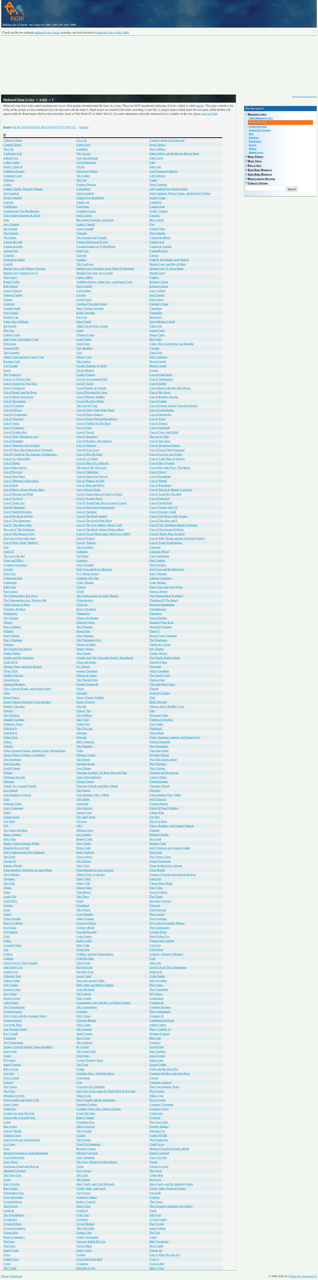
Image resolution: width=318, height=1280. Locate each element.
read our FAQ (210, 114)
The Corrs (9, 1091)
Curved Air (155, 1250)
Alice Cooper (157, 1056)
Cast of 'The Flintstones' (17, 520)
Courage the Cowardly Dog (19, 1117)
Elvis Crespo (83, 1171)
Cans (6, 220)
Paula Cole (155, 972)
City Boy (154, 817)
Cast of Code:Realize (161, 410)
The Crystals (156, 1224)
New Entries (255, 141)
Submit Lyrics (256, 152)
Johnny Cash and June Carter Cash (23, 357)
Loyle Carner (84, 299)
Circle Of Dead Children (163, 808)
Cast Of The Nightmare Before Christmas (173, 525)
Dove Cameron (158, 184)
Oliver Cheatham (159, 671)
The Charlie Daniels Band (164, 658)
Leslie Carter (83, 339)
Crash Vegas (156, 1144)
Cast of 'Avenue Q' (14, 388)
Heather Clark (157, 843)
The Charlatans (158, 640)
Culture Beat (10, 1232)
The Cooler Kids (86, 1051)
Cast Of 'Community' (15, 414)
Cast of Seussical (159, 498)
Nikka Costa (83, 1095)
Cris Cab (81, 140)
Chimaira (81, 733)
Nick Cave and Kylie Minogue (94, 569)
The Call (81, 180)
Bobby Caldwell (12, 167)
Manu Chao (83, 631)
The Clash (9, 857)
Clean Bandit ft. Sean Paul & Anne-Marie (27, 870)
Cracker (81, 1135)
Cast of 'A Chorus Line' (17, 379)
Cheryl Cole (83, 963)
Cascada (154, 348)
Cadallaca (82, 149)
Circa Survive (84, 808)
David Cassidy (158, 361)
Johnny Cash (83, 357)
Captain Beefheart (159, 237)
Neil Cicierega (157, 799)
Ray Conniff (10, 1033)
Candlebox (155, 202)
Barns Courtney (85, 1117)
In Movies (254, 138)
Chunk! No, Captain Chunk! (20, 786)
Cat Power (82, 556)
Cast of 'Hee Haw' (160, 441)
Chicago (8, 711)
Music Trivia (255, 161)
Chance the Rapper (87, 618)
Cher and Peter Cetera (162, 684)
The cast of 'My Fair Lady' (91, 467)
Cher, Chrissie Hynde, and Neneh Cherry (27, 688)
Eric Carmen (156, 295)
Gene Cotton (10, 1104)
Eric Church (10, 790)
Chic (152, 711)
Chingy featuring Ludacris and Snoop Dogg (174, 737)
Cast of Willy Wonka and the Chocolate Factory (177, 538)
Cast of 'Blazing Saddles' (90, 397)
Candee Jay (83, 202)
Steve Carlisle (84, 286)
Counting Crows (159, 1109)
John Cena (9, 587)
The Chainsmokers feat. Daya (20, 596)
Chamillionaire (158, 609)
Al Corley (9, 1073)
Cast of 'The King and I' (163, 520)
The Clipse (82, 896)
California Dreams (13, 171)
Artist (43, 99)
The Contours (84, 1042)
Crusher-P (82, 1210)
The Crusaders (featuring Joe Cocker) (171, 1206)
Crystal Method (85, 1224)
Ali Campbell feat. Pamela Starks (168, 189)
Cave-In (8, 569)
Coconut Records (86, 932)
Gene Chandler (158, 618)
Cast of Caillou (158, 401)
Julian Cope (156, 1060)
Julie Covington (85, 1126)
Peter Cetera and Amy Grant (166, 587)
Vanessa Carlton (12, 295)
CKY (79, 826)
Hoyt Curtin (156, 1246)
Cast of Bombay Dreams (163, 397)
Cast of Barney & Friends (91, 388)
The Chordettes (12, 759)
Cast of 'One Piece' (14, 476)
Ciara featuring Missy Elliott (92, 795)
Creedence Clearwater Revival (21, 1166)
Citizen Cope (84, 812)
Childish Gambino (14, 719)
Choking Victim (85, 755)
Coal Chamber (84, 914)
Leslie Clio (9, 896)
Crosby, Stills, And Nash (90, 1188)
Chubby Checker (13, 675)
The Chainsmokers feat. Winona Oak (24, 600)
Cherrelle (81, 693)
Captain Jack (156, 242)
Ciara (6, 799)
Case (79, 352)
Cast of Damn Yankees (89, 414)
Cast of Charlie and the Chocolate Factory (173, 405)
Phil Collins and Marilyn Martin (94, 985)
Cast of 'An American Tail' (91, 379)
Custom (80, 1255)
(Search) (84, 127)
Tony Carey (10, 277)
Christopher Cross (13, 1193)
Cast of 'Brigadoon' (14, 401)
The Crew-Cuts (12, 1175)
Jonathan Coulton (86, 1104)
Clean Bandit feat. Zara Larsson (94, 870)
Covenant (154, 1117)
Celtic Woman (157, 582)
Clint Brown (83, 892)
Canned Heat (157, 206)
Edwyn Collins (158, 980)
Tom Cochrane (158, 918)
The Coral (82, 1064)
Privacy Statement (11, 1276)
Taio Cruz (155, 1215)
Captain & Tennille (160, 246)
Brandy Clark (84, 839)
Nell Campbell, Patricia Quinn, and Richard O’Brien (180, 193)
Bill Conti (155, 1038)
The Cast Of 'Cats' (87, 405)
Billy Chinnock (85, 742)
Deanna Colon (11, 989)
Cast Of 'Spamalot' (14, 507)
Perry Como (83, 1016)
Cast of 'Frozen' (158, 423)
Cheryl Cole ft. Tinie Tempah (20, 963)
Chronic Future (85, 781)
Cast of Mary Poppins (162, 463)
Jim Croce (155, 1179)
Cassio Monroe (85, 370)
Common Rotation (160, 1007)
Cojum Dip (82, 949)
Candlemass (10, 206)
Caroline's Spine (158, 304)
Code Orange (84, 936)
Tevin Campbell (12, 198)
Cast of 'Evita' (157, 419)
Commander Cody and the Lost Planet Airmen (103, 1003)
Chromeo (8, 781)
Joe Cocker (9, 927)
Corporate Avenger (160, 1082)
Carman (81, 295)
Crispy (7, 1179)
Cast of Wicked (85, 538)
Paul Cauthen (157, 560)
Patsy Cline (156, 888)
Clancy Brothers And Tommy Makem (171, 826)
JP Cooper (9, 1060)
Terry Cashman (158, 357)
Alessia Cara (10, 251)
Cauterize (81, 560)
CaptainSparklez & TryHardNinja (96, 246)
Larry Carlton (157, 290)
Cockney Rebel (85, 927)
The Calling (83, 175)
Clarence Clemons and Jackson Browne (172, 874)
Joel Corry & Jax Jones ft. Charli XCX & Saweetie (105, 1091)
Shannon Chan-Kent (161, 622)
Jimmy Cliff (83, 883)
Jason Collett (83, 976)
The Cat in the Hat (14, 556)
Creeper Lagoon (158, 1166)
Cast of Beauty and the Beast (20, 392)
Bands (7, 127)
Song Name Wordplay (260, 174)
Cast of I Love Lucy (88, 450)
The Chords (83, 759)
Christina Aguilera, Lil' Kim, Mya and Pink (101, 773)
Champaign (83, 613)
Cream (153, 1162)
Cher (152, 697)
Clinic (6, 892)
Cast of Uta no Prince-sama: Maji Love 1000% (103, 534)
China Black (156, 733)
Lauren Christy (158, 777)
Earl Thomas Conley (15, 1029)
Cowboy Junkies (159, 1126)
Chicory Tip (83, 711)
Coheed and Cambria (161, 941)
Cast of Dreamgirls (160, 414)
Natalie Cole (10, 972)
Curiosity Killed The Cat (90, 1241)
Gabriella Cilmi (12, 803)
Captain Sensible (13, 246)
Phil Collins (156, 985)
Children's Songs (13, 724)
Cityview (81, 821)
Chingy (7, 742)
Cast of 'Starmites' (86, 512)
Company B (156, 1016)
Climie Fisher (84, 888)
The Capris (9, 237)
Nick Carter (83, 344)
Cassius (153, 370)
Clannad (154, 830)
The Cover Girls (158, 1122)
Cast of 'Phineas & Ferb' (90, 481)
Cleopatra (9, 879)
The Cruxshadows (13, 1215)
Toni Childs (156, 724)
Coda (6, 936)
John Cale (155, 167)
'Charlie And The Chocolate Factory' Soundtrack (104, 658)
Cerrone (81, 587)
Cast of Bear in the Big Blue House (170, 388)
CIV (5, 826)
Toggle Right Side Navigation (304, 96)
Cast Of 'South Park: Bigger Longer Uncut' (101, 503)
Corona (153, 1078)
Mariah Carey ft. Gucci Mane (166, 268)
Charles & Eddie (86, 644)
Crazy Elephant (85, 1157)
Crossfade (155, 1193)
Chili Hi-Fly (10, 728)
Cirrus (6, 812)
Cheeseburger (11, 680)
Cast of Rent (10, 485)
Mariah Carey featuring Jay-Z (20, 273)
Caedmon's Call (12, 153)
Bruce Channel (12, 627)
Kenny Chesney (85, 702)
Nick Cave (9, 574)
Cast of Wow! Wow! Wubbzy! (20, 543)
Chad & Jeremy (158, 591)
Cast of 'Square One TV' (163, 507)
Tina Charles (83, 653)
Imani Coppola (12, 1064)
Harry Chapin (11, 635)
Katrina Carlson (158, 286)
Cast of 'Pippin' (158, 481)
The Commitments (14, 1007)
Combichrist (156, 998)
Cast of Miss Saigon (15, 467)
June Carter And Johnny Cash (20, 339)
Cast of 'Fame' (11, 423)
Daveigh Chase (158, 662)
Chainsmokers (84, 600)
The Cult (154, 1232)
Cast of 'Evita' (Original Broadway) (97, 419)
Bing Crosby (10, 1188)
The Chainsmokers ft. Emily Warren (97, 596)
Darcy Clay (83, 865)
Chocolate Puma (159, 750)
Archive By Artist (258, 122)
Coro (79, 1082)
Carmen (8, 299)
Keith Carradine (85, 313)
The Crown (156, 1202)
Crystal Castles (158, 1219)
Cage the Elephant (87, 158)
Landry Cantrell (85, 224)
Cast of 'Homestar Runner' (164, 445)
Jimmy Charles (85, 649)
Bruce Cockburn (13, 923)
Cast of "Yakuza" (86, 543)
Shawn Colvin (11, 998)
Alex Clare (9, 839)
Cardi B (8, 264)
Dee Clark (155, 839)
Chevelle (81, 706)
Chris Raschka (11, 764)
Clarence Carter (85, 335)
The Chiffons (84, 715)
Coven (7, 1122)
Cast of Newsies (12, 472)
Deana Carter (157, 335)
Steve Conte (83, 1038)
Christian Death (85, 764)
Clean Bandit (157, 870)
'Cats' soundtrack (159, 556)
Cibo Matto (83, 799)
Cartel (79, 330)
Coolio (7, 1056)
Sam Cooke (10, 1051)
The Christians (157, 764)
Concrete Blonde (86, 1020)
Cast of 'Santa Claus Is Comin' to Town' (99, 494)
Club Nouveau (157, 910)
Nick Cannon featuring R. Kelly (21, 215)
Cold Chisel (156, 949)
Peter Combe (83, 998)
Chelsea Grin (157, 680)
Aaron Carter (157, 330)
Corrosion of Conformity (90, 1087)
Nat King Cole (84, 972)
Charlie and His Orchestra (18, 658)
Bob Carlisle (10, 286)
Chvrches (154, 790)
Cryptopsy (82, 1219)
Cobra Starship (12, 918)
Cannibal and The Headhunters (21, 211)
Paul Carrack (10, 313)
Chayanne (155, 666)
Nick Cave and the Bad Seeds (166, 569)
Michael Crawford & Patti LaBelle (169, 1148)
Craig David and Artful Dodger (21, 1140)
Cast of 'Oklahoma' (87, 472)
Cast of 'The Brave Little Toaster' (168, 516)
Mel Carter (155, 339)
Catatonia (154, 547)
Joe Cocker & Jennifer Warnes (167, 923)
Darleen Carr (10, 317)
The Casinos (83, 361)
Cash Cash (155, 352)
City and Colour (85, 817)
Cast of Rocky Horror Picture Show (24, 489)
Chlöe (79, 750)
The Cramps (83, 1140)
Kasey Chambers (86, 609)
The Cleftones (11, 874)
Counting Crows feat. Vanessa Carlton (98, 1109)
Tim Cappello (157, 233)
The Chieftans (11, 715)
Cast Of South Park (160, 503)
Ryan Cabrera (157, 145)
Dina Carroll (83, 321)
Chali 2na (82, 604)
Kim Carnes (156, 299)
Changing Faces (85, 622)
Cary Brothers (84, 348)
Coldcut (8, 954)
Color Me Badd (85, 989)
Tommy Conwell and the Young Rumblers (28, 1047)
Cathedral (82, 551)
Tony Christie (157, 768)
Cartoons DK (11, 348)
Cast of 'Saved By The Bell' (165, 494)
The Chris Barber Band (163, 759)
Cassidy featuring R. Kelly (91, 366)
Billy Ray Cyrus (85, 1268)
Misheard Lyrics (257, 114)
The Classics (83, 861)
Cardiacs (81, 259)
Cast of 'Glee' (84, 428)
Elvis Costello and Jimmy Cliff (21, 1100)
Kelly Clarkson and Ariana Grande (169, 848)
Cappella (81, 233)
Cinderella (82, 803)
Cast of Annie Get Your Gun (20, 383)
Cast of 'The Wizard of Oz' (19, 534)
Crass (6, 1148)
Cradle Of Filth (158, 1135)
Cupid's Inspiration (87, 1237)
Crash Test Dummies (88, 1144)
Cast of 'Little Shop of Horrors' (167, 459)
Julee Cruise (83, 1206)
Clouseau (154, 905)
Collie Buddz (157, 976)
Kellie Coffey (84, 941)
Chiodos (8, 746)
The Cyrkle (10, 1268)
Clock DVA (10, 901)
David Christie (11, 768)
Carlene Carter (11, 335)
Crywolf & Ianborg (14, 1228)
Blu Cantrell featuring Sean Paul (95, 220)
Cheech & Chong (86, 675)
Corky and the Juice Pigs (163, 1069)
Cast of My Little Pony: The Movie (169, 467)
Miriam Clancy (85, 830)
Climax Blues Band (160, 883)
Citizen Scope (11, 817)
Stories (252, 149)
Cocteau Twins (158, 932)
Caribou (154, 277)
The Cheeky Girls (159, 675)
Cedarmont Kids (12, 578)
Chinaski (81, 737)
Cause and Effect (13, 560)
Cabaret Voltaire (12, 140)
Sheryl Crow (10, 1206)
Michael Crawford (87, 1153)
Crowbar (154, 1197)
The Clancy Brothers (15, 830)
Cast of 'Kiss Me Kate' (89, 454)
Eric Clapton (83, 834)
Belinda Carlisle (158, 282)
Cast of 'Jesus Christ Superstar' (167, 450)
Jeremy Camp (157, 198)
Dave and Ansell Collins (90, 980)
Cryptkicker (10, 1219)
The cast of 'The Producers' (19, 529)
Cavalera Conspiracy (15, 565)
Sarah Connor (84, 1033)
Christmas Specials (14, 777)
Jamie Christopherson (88, 777)
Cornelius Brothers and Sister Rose (169, 1073)
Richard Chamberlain (161, 604)
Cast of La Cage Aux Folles (165, 454)
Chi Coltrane (83, 994)
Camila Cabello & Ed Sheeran (167, 140)
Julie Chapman (85, 635)
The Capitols (10, 233)
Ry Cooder (82, 1047)
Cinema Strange (158, 803)
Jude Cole (155, 963)
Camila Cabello (12, 145)
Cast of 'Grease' (85, 432)
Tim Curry (9, 1246)
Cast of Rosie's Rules (88, 489)
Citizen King (156, 812)
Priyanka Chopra (159, 755)
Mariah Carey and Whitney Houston (24, 268)
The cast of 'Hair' (159, 436)
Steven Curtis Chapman (163, 635)
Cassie (7, 370)
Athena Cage (11, 158)
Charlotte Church (159, 786)
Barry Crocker (11, 1184)
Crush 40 (8, 1210)
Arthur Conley (157, 1025)
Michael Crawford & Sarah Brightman (25, 1153)
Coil (5, 949)
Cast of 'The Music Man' (17, 525)
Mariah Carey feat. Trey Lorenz (94, 273)
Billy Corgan (10, 1069)
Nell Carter (9, 344)
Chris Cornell (11, 1078)
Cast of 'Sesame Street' (89, 498)
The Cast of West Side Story (19, 538)
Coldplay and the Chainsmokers (95, 954)
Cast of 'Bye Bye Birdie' (90, 401)
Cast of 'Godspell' (159, 428)
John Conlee (83, 1025)
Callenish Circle (12, 175)
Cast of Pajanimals (160, 476)
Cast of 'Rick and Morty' (90, 485)
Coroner (8, 1082)
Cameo (7, 184)
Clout (6, 910)
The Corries (10, 1087)
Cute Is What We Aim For (164, 1255)
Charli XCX (10, 662)
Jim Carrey (155, 317)
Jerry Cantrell (11, 224)
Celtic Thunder (85, 582)
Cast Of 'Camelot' (13, 405)
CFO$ (80, 591)
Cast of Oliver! (158, 472)
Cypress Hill (156, 1263)
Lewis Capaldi (84, 229)
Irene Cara (82, 251)
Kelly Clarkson (85, 852)
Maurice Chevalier (14, 706)
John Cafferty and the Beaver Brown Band (174, 153)
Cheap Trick (10, 671)
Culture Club (83, 1232)
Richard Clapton (159, 834)
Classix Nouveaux (160, 861)
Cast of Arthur (157, 383)
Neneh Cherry (11, 697)
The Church (83, 790)
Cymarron (82, 1263)
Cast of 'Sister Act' (14, 503)
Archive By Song (257, 126)
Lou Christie (83, 768)
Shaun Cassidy (158, 366)
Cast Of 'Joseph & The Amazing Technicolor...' (30, 454)
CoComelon (10, 932)
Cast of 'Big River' (160, 392)
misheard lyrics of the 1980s (112, 32)
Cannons (154, 215)
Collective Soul (12, 976)
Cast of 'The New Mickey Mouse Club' (99, 525)
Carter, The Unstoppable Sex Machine (171, 344)
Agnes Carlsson (12, 290)
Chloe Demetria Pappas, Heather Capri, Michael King (34, 750)
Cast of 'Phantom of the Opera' (21, 481)
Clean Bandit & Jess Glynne (165, 865)
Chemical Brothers (14, 684)
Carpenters (155, 308)
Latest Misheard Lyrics (261, 118)
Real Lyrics (254, 165)
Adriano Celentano (160, 578)
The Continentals (13, 1042)
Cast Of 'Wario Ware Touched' (167, 534)
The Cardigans (84, 264)
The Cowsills (84, 1131)
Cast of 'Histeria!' (86, 445)
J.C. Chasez (83, 666)
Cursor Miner (84, 1246)
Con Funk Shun (12, 1025)
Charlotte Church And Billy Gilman (97, 786)
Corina (80, 1069)
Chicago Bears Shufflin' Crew (166, 706)
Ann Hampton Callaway (163, 171)
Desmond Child (158, 715)
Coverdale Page (85, 1122)
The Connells (84, 1029)
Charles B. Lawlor (160, 644)
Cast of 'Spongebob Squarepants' (95, 507)
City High (9, 821)
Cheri (6, 693)
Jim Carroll (9, 326)
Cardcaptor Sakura (14, 259)
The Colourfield (158, 989)
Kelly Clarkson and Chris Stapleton (24, 852)
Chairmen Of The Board (163, 600)
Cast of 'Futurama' (13, 428)
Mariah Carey (157, 273)
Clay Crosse (83, 1193)
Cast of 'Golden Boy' (15, 432)
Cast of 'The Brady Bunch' (91, 516)
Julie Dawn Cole (13, 967)
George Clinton (158, 892)
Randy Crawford (159, 1153)
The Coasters (157, 914)
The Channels (84, 627)
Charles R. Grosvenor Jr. (302, 1276)
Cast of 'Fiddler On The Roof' (93, 423)
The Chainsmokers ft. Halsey (166, 596)
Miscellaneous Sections (261, 178)
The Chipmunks (158, 746)
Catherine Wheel (159, 551)
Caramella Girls (158, 251)
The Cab (8, 149)
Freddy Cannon (158, 211)
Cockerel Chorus (86, 923)
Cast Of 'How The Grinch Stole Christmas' (28, 450)
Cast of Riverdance (160, 485)
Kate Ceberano (158, 574)
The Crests (155, 1171)
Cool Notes (83, 1056)
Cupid (153, 1237)
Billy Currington (159, 1241)
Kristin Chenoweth (87, 684)
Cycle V (154, 1259)
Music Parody (255, 156)
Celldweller (10, 582)
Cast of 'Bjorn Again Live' (18, 397)
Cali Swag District (87, 171)
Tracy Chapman (12, 640)
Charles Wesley (158, 653)
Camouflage (83, 189)
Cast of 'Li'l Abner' (87, 459)
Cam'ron (8, 202)
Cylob (6, 1263)
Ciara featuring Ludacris (17, 795)
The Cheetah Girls (87, 680)
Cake (152, 162)
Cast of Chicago (12, 410)
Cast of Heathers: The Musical (94, 441)
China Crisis (10, 737)
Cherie (80, 688)
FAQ (251, 134)
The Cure (8, 1241)
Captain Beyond (12, 242)
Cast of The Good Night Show (94, 520)
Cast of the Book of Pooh (18, 516)
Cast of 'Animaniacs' (161, 379)
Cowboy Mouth (12, 1131)
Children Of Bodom (161, 719)
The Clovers (83, 910)
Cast (5, 547)
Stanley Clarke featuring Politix (21, 843)
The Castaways (12, 374)
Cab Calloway (157, 175)
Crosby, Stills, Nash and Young (167, 1188)
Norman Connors (159, 1033)
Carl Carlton (83, 290)
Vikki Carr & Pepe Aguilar (92, 326)
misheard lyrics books (47, 32)
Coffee (7, 941)
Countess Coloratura (161, 1104)
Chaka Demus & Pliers (16, 604)
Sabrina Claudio (12, 865)
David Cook (156, 1047)
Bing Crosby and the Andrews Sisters (171, 1184)
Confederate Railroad (161, 1020)
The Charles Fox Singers (17, 649)
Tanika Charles (12, 653)
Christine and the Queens (164, 773)
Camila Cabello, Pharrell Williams (23, 189)
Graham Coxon (12, 1135)
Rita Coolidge (157, 1051)
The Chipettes (84, 746)
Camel (153, 180)
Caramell (8, 255)
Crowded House (12, 1202)
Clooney (8, 905)
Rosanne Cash (11, 361)
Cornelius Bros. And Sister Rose (95, 1073)
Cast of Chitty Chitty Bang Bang (95, 410)
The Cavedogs (157, 565)
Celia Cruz (82, 1215)
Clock (79, 901)
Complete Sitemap (258, 183)
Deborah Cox (157, 1131)
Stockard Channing (160, 627)
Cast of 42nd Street (160, 374)
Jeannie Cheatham (87, 671)
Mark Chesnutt (158, 702)
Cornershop (83, 1078)
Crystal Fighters (12, 1224)
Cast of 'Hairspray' (87, 436)
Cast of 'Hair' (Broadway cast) (20, 436)
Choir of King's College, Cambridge (24, 755)
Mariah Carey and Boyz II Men (167, 264)
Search (252, 145)
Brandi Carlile (11, 282)
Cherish (153, 688)
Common (81, 1011)
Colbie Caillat (11, 162)
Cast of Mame (11, 463)
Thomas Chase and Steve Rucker (22, 666)
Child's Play (83, 724)
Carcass (153, 255)
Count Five (9, 1109)
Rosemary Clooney (160, 901)
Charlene (8, 644)
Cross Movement (13, 1197)
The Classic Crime (160, 857)
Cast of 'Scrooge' (13, 498)
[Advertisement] (159, 65)
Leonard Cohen (12, 945)
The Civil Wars (158, 821)
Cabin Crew (83, 145)
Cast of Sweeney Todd (162, 512)
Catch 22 (8, 551)
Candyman (82, 206)
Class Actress (84, 857)
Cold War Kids (85, 958)
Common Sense (12, 1011)
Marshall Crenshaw (14, 1171)
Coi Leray (155, 945)
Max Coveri (10, 1126)
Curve (6, 1255)
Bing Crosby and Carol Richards (95, 1184)
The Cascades (11, 352)
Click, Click (83, 879)
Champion (155, 613)
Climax (7, 888)
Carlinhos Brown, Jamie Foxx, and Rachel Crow (104, 282)
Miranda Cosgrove (14, 1095)
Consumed (9, 1038)
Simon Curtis (11, 1250)
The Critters (83, 1179)
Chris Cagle (156, 158)
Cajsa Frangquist (86, 162)
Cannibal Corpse (86, 211)
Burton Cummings (14, 1237)
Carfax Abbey (84, 277)
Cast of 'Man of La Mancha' (92, 463)
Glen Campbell (85, 193)
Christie (7, 773)
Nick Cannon (84, 215)
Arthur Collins (11, 980)
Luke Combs (10, 1003)
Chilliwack (155, 728)
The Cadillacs (157, 149)
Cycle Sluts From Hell (89, 1259)
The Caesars (83, 153)
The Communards (159, 1011)
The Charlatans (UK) (88, 640)
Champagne (10, 613)
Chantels (8, 631)
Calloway (8, 180)
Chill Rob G (10, 733)
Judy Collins (10, 985)
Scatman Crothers (86, 1197)
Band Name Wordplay (260, 169)
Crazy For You (158, 1157)
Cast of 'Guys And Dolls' (164, 432)
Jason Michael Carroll (162, 321)
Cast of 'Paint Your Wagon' (92, 476)
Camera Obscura (86, 184)
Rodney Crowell (85, 1202)
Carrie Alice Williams (16, 321)
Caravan (81, 255)
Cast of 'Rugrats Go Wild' (18, 494)
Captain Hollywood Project (92, 242)
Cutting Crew (11, 1259)
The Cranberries (158, 1140)
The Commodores (86, 1007)
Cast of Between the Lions (91, 392)
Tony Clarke (83, 843)
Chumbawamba (158, 781)
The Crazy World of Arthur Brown (96, 1162)
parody (200, 105)
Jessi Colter (10, 994)
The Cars (8, 330)
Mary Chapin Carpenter (90, 308)
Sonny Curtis (84, 1250)
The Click (9, 883)
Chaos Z (154, 631)
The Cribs (82, 1175)
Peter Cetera (10, 591)
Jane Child (82, 719)
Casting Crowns (85, 374)
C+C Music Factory (87, 574)
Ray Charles (156, 649)
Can (151, 224)
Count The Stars (85, 1113)
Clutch (7, 914)
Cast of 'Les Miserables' (17, 459)
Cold (152, 958)
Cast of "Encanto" (13, 419)
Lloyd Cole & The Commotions (167, 967)
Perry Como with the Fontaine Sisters (25, 1016)
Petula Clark (83, 848)
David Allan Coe (159, 936)
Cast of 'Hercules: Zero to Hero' (21, 445)
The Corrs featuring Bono (164, 1087)
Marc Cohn (83, 945)
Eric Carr (81, 317)
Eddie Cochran (85, 918)
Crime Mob (156, 1175)
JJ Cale (80, 167)
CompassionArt (12, 1020)
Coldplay (8, 958)
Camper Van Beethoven (90, 198)
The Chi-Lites (84, 728)
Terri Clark (155, 852)
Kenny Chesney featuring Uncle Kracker (27, 702)
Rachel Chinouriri (159, 742)
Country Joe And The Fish (18, 1113)
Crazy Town (10, 1162)
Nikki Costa (156, 1095)
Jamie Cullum (157, 1228)
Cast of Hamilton (13, 441)
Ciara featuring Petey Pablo (165, 795)
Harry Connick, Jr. (160, 1029)
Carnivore (9, 304)
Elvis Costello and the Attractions (95, 1100)
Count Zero (156, 1113)
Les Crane (9, 1144)
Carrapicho (155, 313)
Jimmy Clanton (12, 834)
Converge (155, 1042)
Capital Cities (157, 229)
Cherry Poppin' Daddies (90, 697)
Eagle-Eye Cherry (159, 693)
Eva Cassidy (10, 366)
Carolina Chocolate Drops (91, 304)
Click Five (155, 879)
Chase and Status (86, 662)
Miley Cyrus (156, 1268)
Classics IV (10, 861)
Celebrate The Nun (87, 578)
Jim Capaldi (10, 229)
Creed (79, 1166)
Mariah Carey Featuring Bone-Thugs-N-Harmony (105, 268)
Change (7, 622)
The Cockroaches (159, 927)
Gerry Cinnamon (13, 808)
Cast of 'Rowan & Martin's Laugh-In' (170, 489)
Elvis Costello (157, 1100)
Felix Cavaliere (85, 565)
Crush (152, 1210)
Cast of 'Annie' (85, 383)
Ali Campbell (11, 193)
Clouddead (82, 905)
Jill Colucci (155, 994)
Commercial (156, 1003)
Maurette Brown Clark (16, 848)
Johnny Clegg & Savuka (90, 874)
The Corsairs (156, 1091)
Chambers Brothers (14, 609)
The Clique (155, 896)
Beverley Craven (86, 1148)
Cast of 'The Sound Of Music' (166, 529)
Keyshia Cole (84, 967)
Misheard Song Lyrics (18, 99)
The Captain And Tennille (91, 237)
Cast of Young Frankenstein (165, 543)
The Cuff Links (85, 1228)
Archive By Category (260, 130)
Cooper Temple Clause (89, 1060)
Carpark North (11, 308)
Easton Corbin (157, 1064)
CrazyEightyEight (13, 1157)
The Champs (10, 618)
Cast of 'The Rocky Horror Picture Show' (100, 529)
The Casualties (84, 547)
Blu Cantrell (156, 220)
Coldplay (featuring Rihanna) (166, 954)
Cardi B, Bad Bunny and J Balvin (169, 259)
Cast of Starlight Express (17, 512)
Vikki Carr (155, 326)
